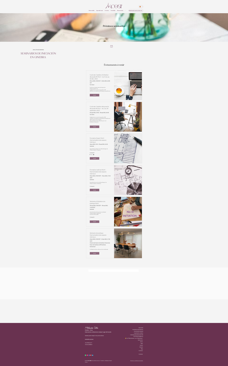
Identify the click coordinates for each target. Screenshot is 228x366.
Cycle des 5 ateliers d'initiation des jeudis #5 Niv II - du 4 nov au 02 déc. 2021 (99, 77)
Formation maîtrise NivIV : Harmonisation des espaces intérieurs (98, 172)
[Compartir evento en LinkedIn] (93, 154)
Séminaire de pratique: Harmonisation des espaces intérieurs (98, 235)
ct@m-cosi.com (90, 339)
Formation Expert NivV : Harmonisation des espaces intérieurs (98, 140)
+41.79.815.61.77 (88, 342)
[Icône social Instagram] (87, 355)
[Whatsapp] (85, 355)
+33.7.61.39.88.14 (88, 344)
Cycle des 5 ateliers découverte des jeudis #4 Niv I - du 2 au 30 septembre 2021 (99, 108)
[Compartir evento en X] (91, 154)
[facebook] (89, 355)
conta (86, 339)
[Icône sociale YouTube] (90, 355)
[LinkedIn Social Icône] (92, 355)
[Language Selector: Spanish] (141, 6)
